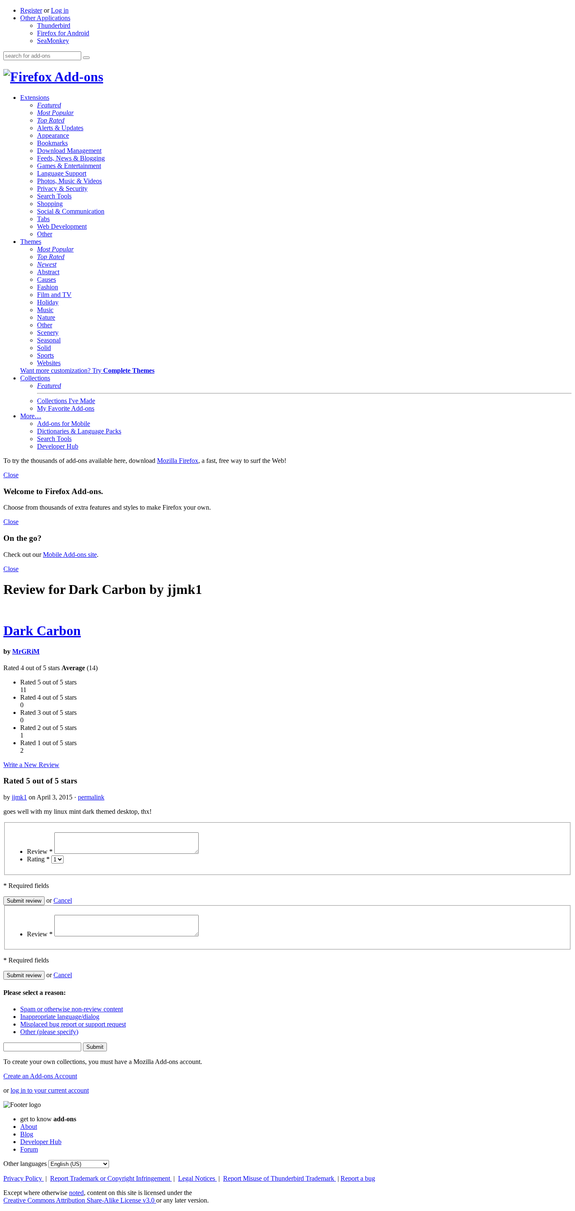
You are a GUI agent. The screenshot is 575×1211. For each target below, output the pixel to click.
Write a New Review (31, 764)
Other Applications (45, 17)
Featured (49, 105)
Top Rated (50, 120)
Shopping (50, 203)
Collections (35, 378)
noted (76, 1192)
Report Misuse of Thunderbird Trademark (279, 1178)
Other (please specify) (49, 1031)
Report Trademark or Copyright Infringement (111, 1178)
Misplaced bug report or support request (73, 1024)
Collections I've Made (66, 400)
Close (11, 475)
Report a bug (358, 1178)
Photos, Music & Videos (69, 180)
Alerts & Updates (60, 127)
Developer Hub (57, 446)
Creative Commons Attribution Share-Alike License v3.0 (79, 1200)
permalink (91, 797)
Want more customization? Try (87, 370)
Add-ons (77, 76)
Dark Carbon (42, 630)
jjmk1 (19, 797)
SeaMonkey (53, 40)
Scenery (48, 332)
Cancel (62, 900)
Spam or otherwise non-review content (71, 1009)
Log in (60, 10)
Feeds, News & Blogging (71, 158)
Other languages (25, 1163)
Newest (46, 264)
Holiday (48, 302)
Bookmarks (52, 143)
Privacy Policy (23, 1178)
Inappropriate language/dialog (59, 1016)
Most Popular (55, 112)
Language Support (61, 173)
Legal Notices (197, 1178)
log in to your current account (50, 1090)
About (28, 1126)
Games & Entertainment (69, 165)
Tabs (43, 218)
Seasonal (49, 340)
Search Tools (54, 196)
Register (31, 10)
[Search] (86, 57)
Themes (30, 241)
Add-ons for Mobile (63, 423)
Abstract (48, 271)
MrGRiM (26, 651)
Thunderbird (53, 25)
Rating (38, 859)
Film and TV (54, 294)
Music (45, 309)
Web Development (62, 226)
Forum (29, 1149)
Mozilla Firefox (177, 460)
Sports (45, 355)
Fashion (47, 287)
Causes (46, 279)
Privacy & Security (62, 188)
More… (30, 416)
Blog (26, 1134)
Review (40, 851)
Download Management (69, 150)
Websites (49, 362)
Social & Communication (70, 211)
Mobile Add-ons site (70, 554)
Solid (44, 347)
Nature (46, 317)
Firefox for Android (63, 33)
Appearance (53, 135)
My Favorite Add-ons (65, 408)
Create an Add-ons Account (40, 1076)
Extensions (34, 97)
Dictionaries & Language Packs (79, 431)
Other (44, 234)
